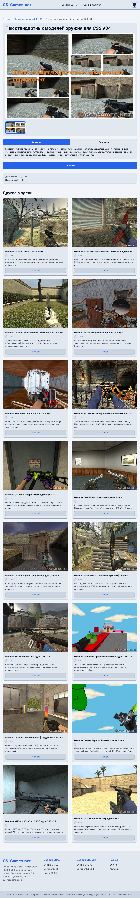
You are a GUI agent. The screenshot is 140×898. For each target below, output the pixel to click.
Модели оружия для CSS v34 (28, 19)
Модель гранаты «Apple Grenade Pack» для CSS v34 (103, 656)
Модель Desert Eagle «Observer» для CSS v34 (99, 740)
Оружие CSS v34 (85, 869)
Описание (36, 142)
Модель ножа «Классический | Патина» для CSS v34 (34, 332)
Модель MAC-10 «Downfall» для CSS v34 (28, 413)
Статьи (113, 864)
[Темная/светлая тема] (134, 5)
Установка (104, 142)
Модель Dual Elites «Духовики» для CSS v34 (98, 497)
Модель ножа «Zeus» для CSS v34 (24, 251)
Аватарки (114, 869)
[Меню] (5, 4)
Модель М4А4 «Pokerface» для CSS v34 (27, 656)
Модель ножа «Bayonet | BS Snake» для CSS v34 (32, 575)
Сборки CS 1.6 (69, 4)
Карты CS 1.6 (50, 873)
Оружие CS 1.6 (51, 869)
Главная (6, 19)
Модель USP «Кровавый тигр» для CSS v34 (98, 818)
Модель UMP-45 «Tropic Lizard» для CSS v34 (30, 494)
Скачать (70, 165)
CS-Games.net (17, 4)
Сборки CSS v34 (92, 4)
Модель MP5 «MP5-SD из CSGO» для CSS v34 (30, 821)
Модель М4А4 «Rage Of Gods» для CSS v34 (98, 332)
